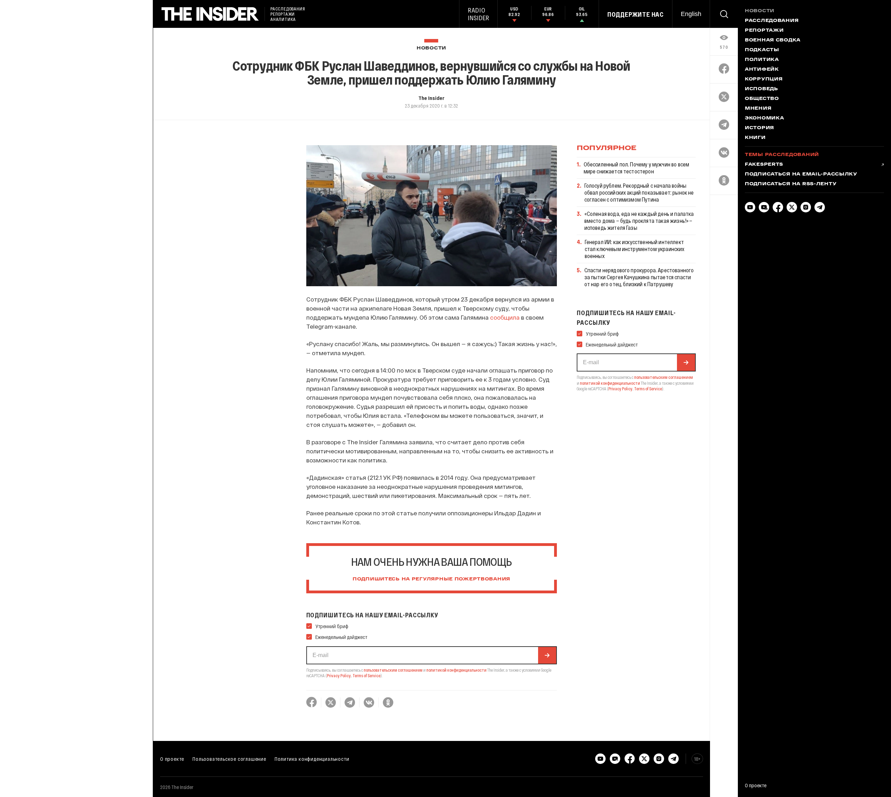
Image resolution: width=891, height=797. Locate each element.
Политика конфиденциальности (312, 759)
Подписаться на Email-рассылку (801, 174)
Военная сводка (773, 40)
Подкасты (762, 50)
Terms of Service (366, 675)
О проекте (172, 759)
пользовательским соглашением (393, 669)
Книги (755, 138)
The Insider (431, 98)
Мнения (758, 109)
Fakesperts (764, 165)
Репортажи (764, 31)
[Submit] (547, 655)
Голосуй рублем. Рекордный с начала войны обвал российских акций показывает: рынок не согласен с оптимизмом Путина (639, 192)
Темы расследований (782, 155)
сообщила (505, 317)
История (759, 128)
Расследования (771, 21)
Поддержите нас (635, 14)
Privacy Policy (339, 675)
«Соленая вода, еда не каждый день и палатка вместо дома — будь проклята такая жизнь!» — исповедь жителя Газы (639, 220)
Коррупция (763, 79)
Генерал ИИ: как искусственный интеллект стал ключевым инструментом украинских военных (635, 249)
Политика (762, 60)
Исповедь (761, 89)
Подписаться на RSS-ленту (790, 184)
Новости (431, 48)
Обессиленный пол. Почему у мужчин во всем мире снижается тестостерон (636, 167)
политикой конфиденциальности (456, 669)
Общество (762, 99)
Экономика (764, 118)
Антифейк (762, 70)
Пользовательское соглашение (229, 759)
